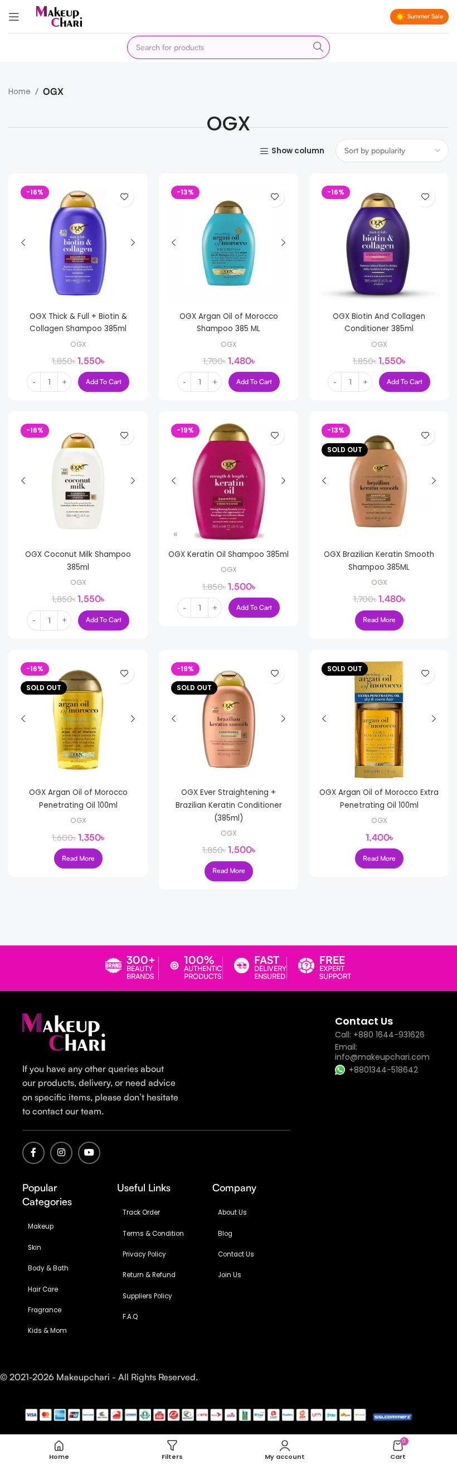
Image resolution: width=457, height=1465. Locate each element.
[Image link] (64, 1031)
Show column (297, 151)
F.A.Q (130, 1316)
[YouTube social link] (89, 1153)
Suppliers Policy (147, 1296)
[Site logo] (59, 16)
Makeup (41, 1226)
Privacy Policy (144, 1254)
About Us (232, 1212)
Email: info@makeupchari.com (382, 1052)
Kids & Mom (47, 1330)
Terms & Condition (153, 1233)
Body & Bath (48, 1268)
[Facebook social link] (33, 1153)
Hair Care (43, 1289)
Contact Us (236, 1254)
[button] (103, 382)
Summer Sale (425, 16)
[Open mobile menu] (14, 17)
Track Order (141, 1212)
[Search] (318, 47)
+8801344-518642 (383, 1069)
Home (19, 91)
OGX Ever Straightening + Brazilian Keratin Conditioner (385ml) (229, 805)
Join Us (229, 1274)
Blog (225, 1233)
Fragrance (44, 1310)
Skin (34, 1247)
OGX (78, 344)
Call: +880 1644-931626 (380, 1034)
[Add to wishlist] (124, 197)
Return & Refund (149, 1274)
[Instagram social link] (61, 1153)
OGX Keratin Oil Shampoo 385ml (228, 554)
